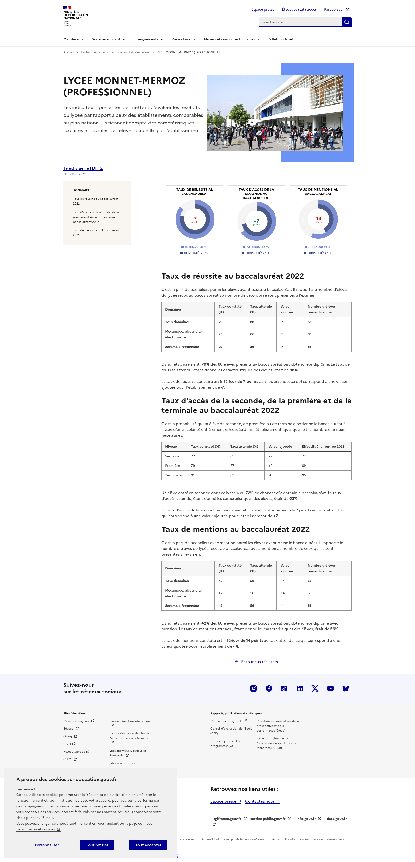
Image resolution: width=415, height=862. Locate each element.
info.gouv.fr (306, 818)
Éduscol (68, 729)
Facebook (269, 688)
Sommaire (81, 190)
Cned (67, 744)
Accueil (68, 52)
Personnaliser (47, 845)
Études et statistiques (299, 9)
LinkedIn (299, 688)
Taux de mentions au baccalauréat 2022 (97, 232)
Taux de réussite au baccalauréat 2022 (95, 201)
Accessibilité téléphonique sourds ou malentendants (308, 839)
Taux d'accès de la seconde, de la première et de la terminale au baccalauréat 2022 (96, 217)
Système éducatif (106, 39)
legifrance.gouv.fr (226, 818)
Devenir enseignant (76, 721)
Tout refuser (97, 845)
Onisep (68, 736)
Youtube (330, 688)
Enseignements (146, 39)
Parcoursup (333, 9)
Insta (253, 688)
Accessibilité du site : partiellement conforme (233, 839)
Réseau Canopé (74, 752)
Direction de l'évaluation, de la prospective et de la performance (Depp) (277, 726)
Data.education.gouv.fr (226, 721)
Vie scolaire (180, 39)
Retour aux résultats (259, 661)
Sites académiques (122, 763)
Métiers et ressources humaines (229, 39)
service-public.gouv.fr (268, 818)
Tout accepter (148, 845)
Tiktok (284, 688)
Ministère (71, 39)
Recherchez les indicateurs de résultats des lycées (115, 52)
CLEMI (67, 759)
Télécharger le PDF (80, 168)
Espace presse (263, 9)
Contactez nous (260, 801)
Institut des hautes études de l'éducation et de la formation (130, 735)
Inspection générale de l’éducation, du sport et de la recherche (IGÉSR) (276, 743)
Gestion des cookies (180, 839)
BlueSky (346, 688)
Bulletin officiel (280, 39)
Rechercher (347, 22)
